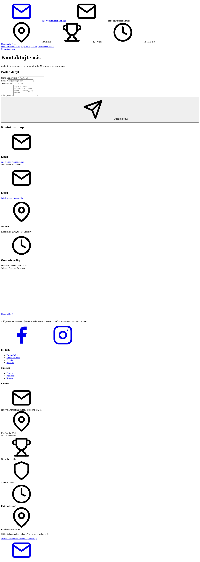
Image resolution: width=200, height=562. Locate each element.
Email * (4, 81)
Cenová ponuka (8, 49)
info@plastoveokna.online (118, 21)
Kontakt (50, 46)
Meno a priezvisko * (10, 78)
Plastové (7, 44)
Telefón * (5, 83)
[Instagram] (62, 344)
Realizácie (42, 46)
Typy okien (25, 46)
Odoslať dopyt (120, 119)
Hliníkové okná (13, 357)
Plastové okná (14, 46)
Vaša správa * (7, 95)
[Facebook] (21, 344)
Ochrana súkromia (9, 538)
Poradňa (10, 362)
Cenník (34, 46)
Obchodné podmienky (27, 538)
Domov (4, 46)
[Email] (21, 559)
